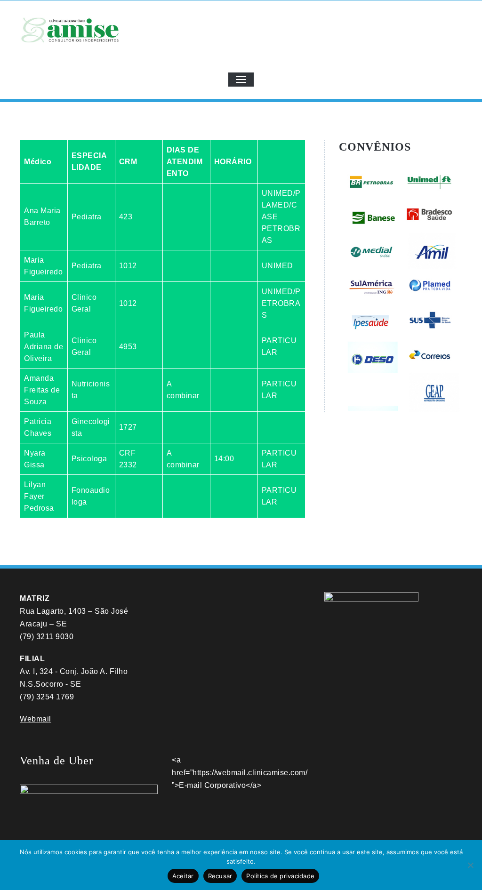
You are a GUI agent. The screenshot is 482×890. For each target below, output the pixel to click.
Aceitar (183, 876)
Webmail (35, 719)
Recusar (220, 876)
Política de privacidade (280, 876)
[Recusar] (470, 865)
